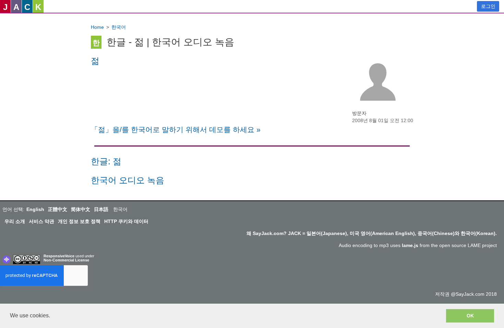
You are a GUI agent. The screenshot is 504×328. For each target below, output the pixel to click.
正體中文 (57, 209)
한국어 (118, 27)
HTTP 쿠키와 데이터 (126, 221)
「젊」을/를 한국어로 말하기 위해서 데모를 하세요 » (176, 129)
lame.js (410, 245)
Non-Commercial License (66, 260)
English (35, 209)
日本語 (101, 209)
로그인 (488, 6)
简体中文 (80, 209)
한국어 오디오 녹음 (127, 180)
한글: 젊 (106, 161)
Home (97, 27)
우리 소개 (14, 221)
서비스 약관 (41, 221)
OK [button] (470, 315)
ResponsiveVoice (59, 256)
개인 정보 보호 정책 (79, 221)
